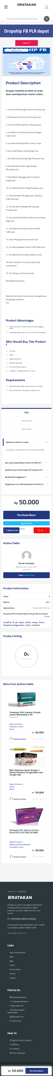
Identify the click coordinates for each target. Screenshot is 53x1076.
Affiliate (15, 1044)
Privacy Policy (15, 969)
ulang (34, 622)
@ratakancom (17, 1005)
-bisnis (41, 622)
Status (12, 973)
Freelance (15, 1048)
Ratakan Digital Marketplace (15, 1011)
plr (16, 622)
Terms (12, 965)
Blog (11, 961)
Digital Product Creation (21, 1040)
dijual (28, 622)
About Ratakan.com (18, 952)
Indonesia (11, 891)
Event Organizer (18, 1053)
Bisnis (11, 729)
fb (13, 622)
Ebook (11, 786)
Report (22, 528)
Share (25, 43)
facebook (36, 625)
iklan (28, 625)
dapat (21, 622)
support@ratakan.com (16, 933)
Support (13, 977)
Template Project (16, 726)
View (26, 575)
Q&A (11, 956)
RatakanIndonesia (18, 997)
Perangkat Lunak (16, 847)
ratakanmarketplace (19, 1001)
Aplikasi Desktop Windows (19, 844)
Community (16, 1020)
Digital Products (16, 724)
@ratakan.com (17, 1016)
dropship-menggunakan (14, 625)
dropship (7, 622)
